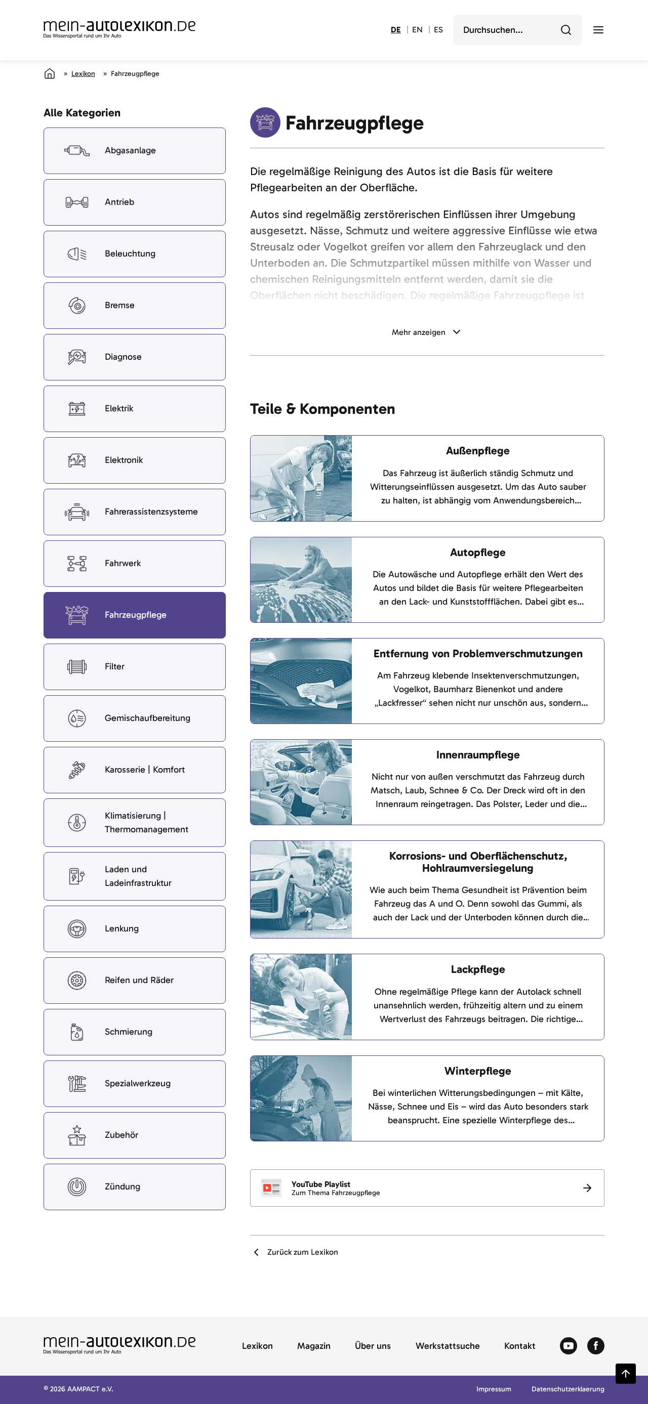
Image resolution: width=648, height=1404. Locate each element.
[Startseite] (50, 73)
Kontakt (520, 1346)
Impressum (493, 1389)
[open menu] (598, 30)
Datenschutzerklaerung (568, 1389)
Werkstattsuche (448, 1346)
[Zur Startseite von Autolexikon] (119, 29)
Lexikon (83, 73)
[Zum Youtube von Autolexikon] (568, 1346)
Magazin (314, 1346)
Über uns (373, 1346)
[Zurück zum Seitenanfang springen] (626, 1374)
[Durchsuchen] (566, 30)
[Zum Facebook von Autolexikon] (595, 1346)
